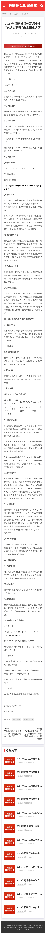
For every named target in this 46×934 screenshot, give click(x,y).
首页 (16, 14)
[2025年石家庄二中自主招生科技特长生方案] (9, 913)
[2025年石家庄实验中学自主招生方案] (9, 859)
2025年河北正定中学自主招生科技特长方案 (29, 893)
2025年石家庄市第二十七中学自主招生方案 (29, 799)
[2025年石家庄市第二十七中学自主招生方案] (9, 805)
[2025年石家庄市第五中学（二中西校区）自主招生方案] (9, 872)
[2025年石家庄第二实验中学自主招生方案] (9, 845)
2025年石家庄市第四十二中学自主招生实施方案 (29, 772)
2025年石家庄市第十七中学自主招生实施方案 (29, 758)
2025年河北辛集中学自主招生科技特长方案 (29, 880)
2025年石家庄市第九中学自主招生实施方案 (29, 785)
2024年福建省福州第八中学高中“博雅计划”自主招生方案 (13, 733)
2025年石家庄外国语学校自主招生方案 (29, 812)
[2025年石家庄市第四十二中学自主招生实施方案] (9, 778)
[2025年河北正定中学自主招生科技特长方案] (9, 899)
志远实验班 (16, 719)
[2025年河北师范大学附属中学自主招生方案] (9, 832)
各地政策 (15, 33)
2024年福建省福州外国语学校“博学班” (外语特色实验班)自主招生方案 (33, 735)
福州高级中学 (28, 719)
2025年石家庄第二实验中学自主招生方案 (29, 839)
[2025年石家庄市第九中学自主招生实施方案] (9, 791)
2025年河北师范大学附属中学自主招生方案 (29, 826)
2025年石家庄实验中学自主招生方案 (29, 853)
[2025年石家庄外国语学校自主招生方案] (9, 818)
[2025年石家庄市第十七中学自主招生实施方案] (9, 764)
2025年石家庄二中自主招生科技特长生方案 (29, 907)
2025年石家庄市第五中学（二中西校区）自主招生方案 (29, 866)
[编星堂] (22, 7)
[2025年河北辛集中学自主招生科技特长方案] (9, 886)
